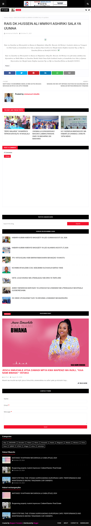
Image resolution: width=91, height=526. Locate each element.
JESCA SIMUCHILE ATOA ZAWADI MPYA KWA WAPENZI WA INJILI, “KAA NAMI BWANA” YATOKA (42, 371)
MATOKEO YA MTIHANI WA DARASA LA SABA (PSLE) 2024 (34, 458)
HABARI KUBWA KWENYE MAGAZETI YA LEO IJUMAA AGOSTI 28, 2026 (39, 238)
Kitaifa (52, 443)
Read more (83, 383)
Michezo (76, 443)
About (66, 523)
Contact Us (74, 523)
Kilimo (36, 443)
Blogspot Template (16, 523)
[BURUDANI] (45, 342)
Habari (11, 17)
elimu (33, 446)
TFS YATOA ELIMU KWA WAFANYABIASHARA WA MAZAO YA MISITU (38, 258)
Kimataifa (44, 443)
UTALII (19, 446)
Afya (4, 443)
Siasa (5, 446)
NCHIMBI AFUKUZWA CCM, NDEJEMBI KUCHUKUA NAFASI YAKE (37, 268)
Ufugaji (26, 446)
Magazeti (60, 443)
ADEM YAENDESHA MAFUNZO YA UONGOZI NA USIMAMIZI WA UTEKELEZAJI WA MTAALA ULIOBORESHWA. (47, 289)
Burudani (21, 443)
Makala (68, 443)
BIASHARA (12, 443)
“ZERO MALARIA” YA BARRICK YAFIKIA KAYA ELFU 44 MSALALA (17, 132)
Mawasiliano (84, 523)
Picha (83, 443)
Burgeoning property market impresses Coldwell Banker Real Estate (36, 468)
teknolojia (41, 446)
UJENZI (12, 446)
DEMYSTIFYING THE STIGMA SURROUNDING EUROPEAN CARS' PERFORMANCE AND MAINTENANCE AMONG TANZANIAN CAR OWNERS (46, 479)
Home (6, 17)
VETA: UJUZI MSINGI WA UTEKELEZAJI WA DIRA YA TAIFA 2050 (36, 278)
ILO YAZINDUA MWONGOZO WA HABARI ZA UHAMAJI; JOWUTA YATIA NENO (73, 133)
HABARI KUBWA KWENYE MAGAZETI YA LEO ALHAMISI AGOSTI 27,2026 (40, 248)
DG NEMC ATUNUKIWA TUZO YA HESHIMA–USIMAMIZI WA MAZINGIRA (40, 298)
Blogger (35, 523)
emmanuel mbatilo (11, 33)
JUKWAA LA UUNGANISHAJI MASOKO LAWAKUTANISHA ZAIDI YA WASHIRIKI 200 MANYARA (43, 135)
